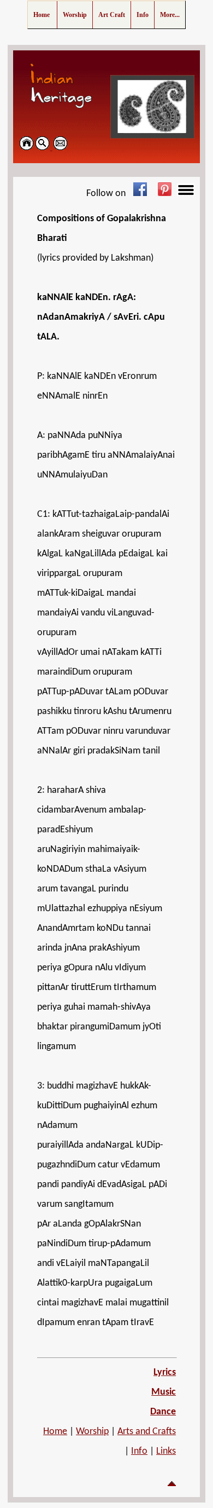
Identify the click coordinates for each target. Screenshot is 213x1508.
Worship (92, 1431)
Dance (163, 1412)
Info (139, 1451)
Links (166, 1451)
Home (55, 1431)
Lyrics (164, 1372)
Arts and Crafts (146, 1431)
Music (163, 1392)
